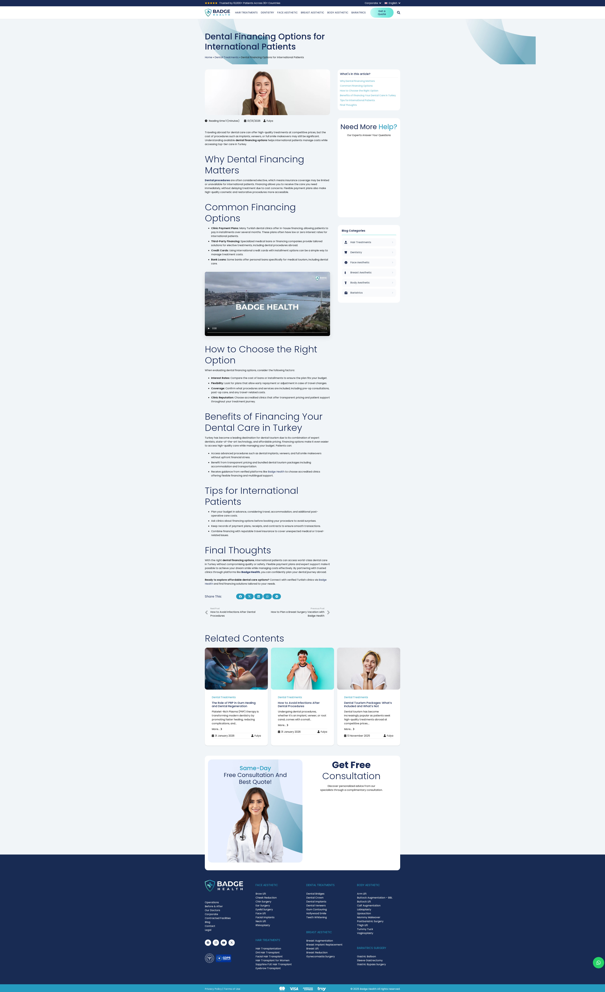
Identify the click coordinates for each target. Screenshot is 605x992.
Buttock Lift (364, 901)
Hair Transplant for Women (272, 960)
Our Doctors (212, 910)
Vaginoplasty (365, 933)
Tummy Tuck (365, 929)
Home (208, 57)
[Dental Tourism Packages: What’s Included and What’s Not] (368, 697)
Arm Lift (362, 894)
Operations (212, 902)
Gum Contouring (316, 909)
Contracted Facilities (218, 918)
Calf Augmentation (368, 905)
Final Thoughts (348, 105)
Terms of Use (232, 989)
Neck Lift (261, 921)
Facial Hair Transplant (269, 956)
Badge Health (276, 471)
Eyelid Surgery (264, 909)
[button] (372, 3)
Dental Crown (314, 897)
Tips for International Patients (357, 100)
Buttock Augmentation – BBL (374, 897)
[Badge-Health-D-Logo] (217, 13)
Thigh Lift (362, 925)
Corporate (211, 914)
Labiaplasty (364, 909)
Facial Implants (265, 917)
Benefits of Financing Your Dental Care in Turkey (368, 95)
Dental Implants (316, 901)
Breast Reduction (317, 952)
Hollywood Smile (316, 913)
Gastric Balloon (366, 956)
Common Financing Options (356, 86)
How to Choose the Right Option (359, 90)
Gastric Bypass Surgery (371, 964)
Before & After (214, 906)
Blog (207, 922)
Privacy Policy (213, 989)
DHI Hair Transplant (268, 952)
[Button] (598, 962)
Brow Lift (261, 894)
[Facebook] (208, 942)
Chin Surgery (263, 901)
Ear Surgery (263, 905)
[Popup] (398, 12)
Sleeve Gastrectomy (370, 960)
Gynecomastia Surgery (320, 956)
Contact (210, 926)
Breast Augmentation (319, 940)
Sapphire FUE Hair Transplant (274, 964)
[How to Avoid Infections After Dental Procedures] (302, 697)
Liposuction (364, 913)
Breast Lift (312, 948)
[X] (231, 942)
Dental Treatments (227, 57)
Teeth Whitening (316, 917)
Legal (208, 930)
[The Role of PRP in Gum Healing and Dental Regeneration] (236, 697)
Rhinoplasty (263, 925)
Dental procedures (217, 180)
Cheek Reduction (266, 897)
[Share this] (240, 596)
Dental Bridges (315, 894)
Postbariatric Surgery (370, 921)
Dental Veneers (316, 905)
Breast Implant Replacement (324, 944)
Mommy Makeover (368, 917)
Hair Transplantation (268, 948)
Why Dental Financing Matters (357, 81)
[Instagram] (216, 942)
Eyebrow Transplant (268, 968)
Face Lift (261, 913)
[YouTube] (224, 942)
